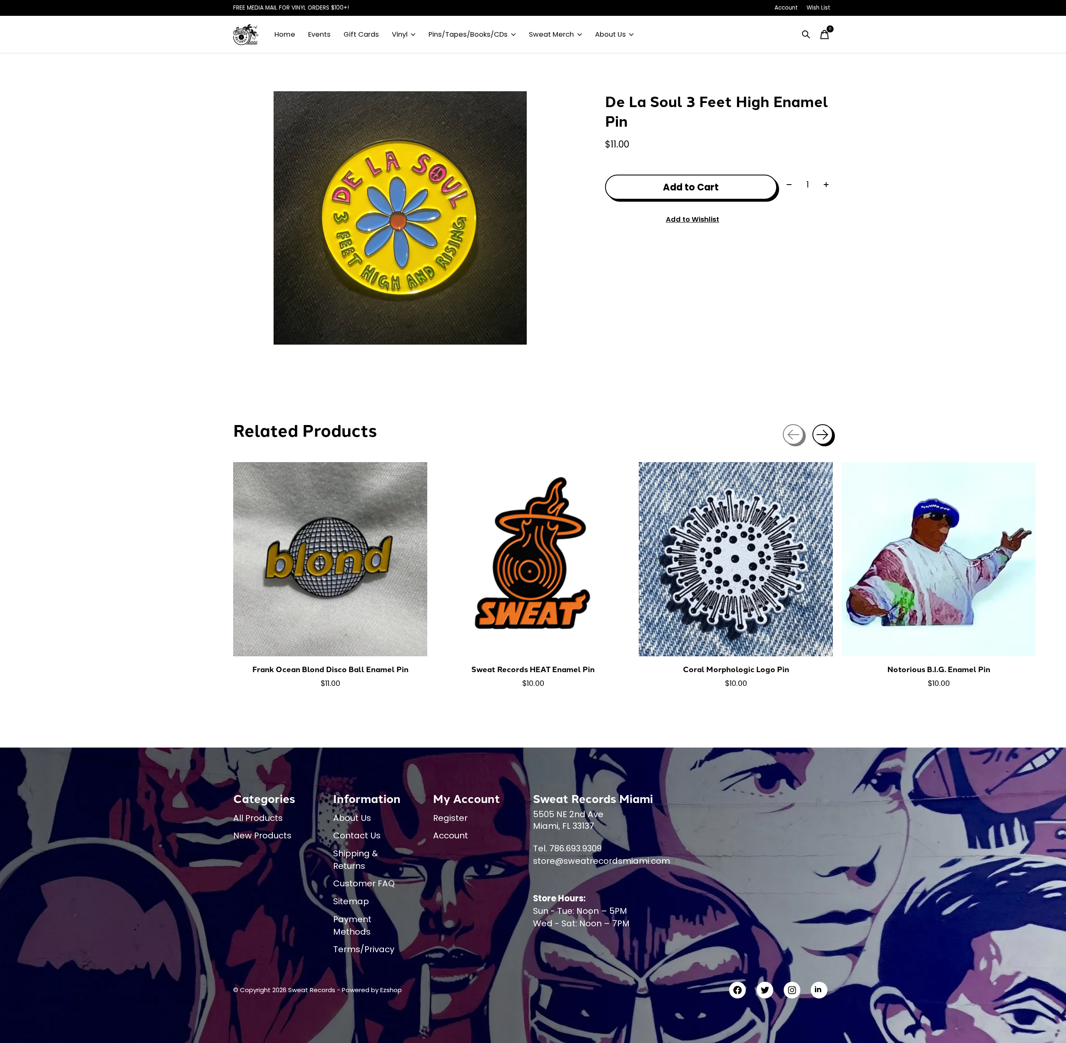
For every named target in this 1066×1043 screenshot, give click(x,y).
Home (284, 34)
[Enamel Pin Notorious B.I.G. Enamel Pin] (939, 559)
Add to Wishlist (692, 219)
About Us (610, 34)
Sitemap (351, 901)
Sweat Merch (551, 34)
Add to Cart (691, 187)
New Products (262, 835)
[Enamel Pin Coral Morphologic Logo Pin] (736, 559)
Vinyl (400, 34)
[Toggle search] (806, 34)
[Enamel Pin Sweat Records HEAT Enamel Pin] (533, 559)
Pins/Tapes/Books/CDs (468, 34)
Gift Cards (361, 34)
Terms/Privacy (363, 949)
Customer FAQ (364, 883)
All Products (258, 818)
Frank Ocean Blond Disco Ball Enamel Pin (330, 669)
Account (450, 835)
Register (450, 818)
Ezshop (391, 989)
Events (319, 34)
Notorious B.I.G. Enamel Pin (938, 669)
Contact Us (357, 835)
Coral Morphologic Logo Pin (736, 669)
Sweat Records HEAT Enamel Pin (533, 669)
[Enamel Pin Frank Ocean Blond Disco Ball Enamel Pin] (330, 559)
